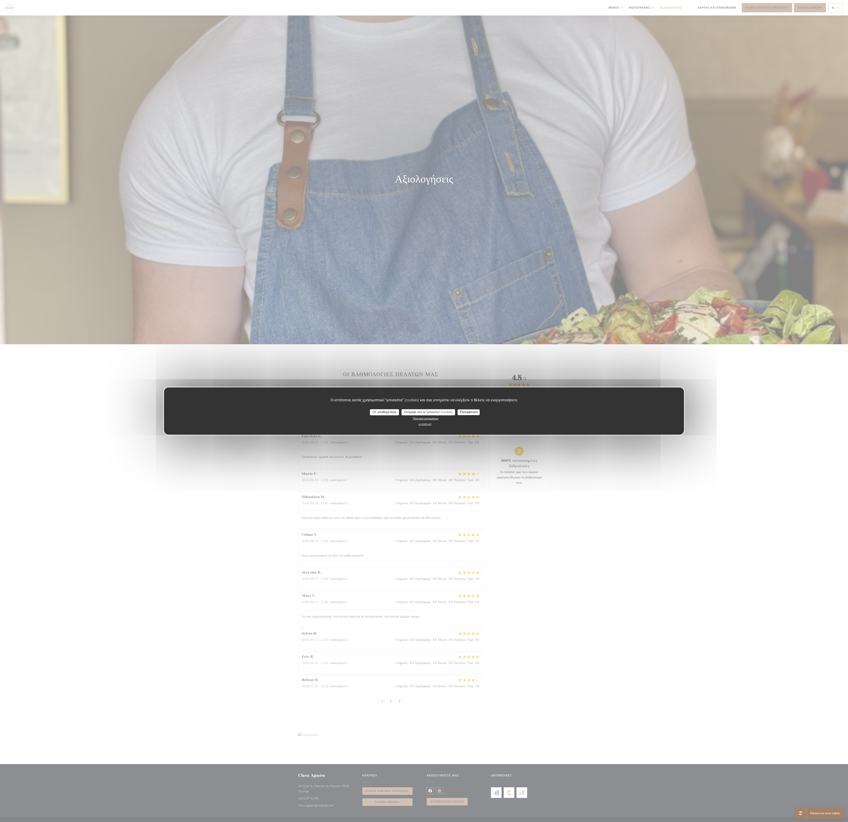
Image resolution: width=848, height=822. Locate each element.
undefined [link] (424, 424)
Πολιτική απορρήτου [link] (425, 419)
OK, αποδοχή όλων (384, 412)
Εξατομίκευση (468, 412)
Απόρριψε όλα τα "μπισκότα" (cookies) (428, 412)
